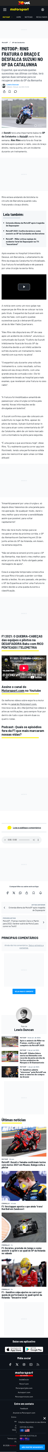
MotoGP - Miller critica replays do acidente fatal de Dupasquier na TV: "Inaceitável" (22, 241)
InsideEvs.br (24, 1379)
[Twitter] (14, 893)
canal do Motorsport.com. (23, 704)
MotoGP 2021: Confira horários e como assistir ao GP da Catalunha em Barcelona (25, 232)
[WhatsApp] (20, 893)
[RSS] (38, 1364)
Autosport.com (24, 1392)
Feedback (24, 1408)
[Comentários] (16, 91)
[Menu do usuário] (42, 9)
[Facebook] (7, 893)
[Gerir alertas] (40, 893)
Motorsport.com (13, 690)
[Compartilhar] (4, 91)
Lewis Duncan (13, 84)
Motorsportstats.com (24, 1396)
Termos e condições (15, 1438)
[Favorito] (9, 91)
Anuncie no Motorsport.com (24, 1413)
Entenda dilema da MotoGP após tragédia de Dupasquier (25, 224)
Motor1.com (24, 1384)
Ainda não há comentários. (24, 946)
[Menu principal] (5, 9)
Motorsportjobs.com (24, 1388)
